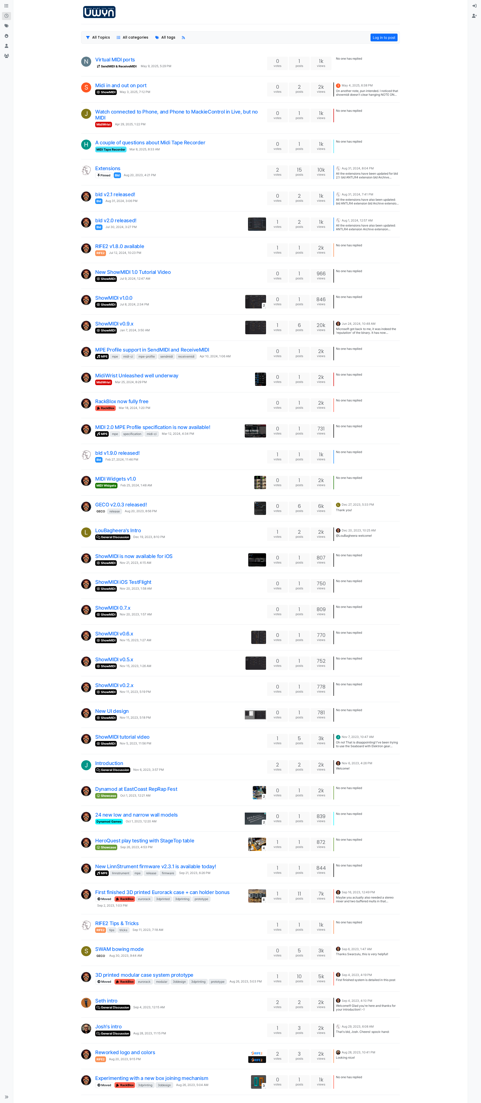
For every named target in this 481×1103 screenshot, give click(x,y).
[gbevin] (86, 196)
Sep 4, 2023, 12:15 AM (149, 1007)
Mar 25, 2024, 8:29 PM (131, 382)
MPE (103, 356)
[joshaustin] (86, 1029)
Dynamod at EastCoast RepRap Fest (136, 789)
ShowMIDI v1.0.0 (114, 298)
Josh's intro (108, 1027)
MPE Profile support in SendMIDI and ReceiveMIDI (152, 350)
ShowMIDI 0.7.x (112, 608)
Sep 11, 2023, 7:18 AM (148, 930)
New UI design (112, 711)
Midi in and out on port (121, 85)
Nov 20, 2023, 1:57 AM (136, 614)
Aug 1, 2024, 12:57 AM (357, 220)
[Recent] (6, 16)
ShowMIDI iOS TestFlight (123, 582)
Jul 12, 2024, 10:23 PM (125, 253)
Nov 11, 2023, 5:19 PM (135, 692)
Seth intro (106, 1001)
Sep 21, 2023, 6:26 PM (194, 873)
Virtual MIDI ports (115, 60)
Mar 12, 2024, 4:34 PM (178, 433)
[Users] (6, 46)
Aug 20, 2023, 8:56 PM (141, 511)
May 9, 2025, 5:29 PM (156, 66)
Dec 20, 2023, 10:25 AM (359, 530)
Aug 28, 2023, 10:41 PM (358, 1052)
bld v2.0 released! (116, 220)
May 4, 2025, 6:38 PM (357, 85)
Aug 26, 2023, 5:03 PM (245, 981)
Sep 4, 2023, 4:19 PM (357, 975)
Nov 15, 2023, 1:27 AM (135, 640)
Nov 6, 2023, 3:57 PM (148, 769)
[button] (6, 1097)
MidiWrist (103, 124)
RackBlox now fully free (122, 401)
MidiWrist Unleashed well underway (136, 376)
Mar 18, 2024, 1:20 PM (134, 408)
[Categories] (6, 6)
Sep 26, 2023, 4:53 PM (136, 847)
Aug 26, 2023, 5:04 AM (192, 1085)
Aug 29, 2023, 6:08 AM (358, 1026)
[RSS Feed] (183, 37)
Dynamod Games (109, 821)
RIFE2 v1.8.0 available (119, 246)
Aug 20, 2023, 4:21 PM (140, 175)
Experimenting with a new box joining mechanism (151, 1078)
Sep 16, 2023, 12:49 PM (358, 892)
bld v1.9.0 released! (117, 453)
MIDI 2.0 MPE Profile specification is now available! (152, 427)
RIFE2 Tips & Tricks (117, 923)
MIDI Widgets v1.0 (115, 479)
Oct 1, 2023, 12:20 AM (141, 821)
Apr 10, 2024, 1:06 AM (215, 356)
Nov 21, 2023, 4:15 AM (135, 563)
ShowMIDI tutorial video (122, 737)
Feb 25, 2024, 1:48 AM (136, 485)
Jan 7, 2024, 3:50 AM (135, 330)
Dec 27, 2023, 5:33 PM (358, 504)
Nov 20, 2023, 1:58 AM (136, 588)
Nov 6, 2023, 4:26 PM (357, 763)
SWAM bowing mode (119, 949)
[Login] (474, 6)
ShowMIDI (107, 92)
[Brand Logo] (99, 12)
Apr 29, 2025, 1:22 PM (130, 124)
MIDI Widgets (106, 485)
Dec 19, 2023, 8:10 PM (149, 537)
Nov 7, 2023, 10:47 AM (358, 737)
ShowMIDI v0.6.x (114, 634)
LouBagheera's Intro (118, 530)
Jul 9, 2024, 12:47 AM (135, 278)
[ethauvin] (86, 170)
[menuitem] (474, 6)
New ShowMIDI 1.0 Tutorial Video (133, 272)
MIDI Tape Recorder (110, 149)
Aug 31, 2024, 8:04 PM (358, 168)
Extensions (108, 168)
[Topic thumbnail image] (257, 224)
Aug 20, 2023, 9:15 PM (125, 1059)
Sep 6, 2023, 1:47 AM (357, 949)
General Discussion (114, 537)
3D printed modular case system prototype (144, 975)
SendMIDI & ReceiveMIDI (118, 66)
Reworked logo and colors (125, 1052)
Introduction (109, 763)
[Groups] (6, 56)
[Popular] (6, 36)
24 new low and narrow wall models (136, 815)
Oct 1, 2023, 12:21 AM (135, 795)
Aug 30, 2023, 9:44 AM (125, 955)
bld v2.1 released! (115, 194)
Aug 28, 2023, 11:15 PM (149, 1033)
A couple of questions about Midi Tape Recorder (150, 143)
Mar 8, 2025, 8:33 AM (145, 149)
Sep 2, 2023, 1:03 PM (112, 905)
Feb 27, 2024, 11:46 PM (121, 459)
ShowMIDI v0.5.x (114, 659)
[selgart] (86, 1003)
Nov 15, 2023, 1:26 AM (135, 666)
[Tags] (6, 26)
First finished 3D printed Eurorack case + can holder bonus (162, 892)
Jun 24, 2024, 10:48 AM (359, 323)
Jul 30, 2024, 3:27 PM (121, 227)
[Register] (474, 16)
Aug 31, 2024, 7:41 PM (357, 194)
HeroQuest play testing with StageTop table (144, 841)
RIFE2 (100, 253)
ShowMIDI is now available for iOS (134, 556)
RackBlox (107, 408)
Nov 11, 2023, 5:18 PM (135, 717)
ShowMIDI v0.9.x (114, 324)
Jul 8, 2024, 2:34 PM (134, 304)
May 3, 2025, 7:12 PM (135, 92)
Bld (117, 175)
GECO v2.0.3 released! (121, 505)
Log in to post (384, 37)
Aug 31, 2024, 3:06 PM (121, 201)
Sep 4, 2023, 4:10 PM (357, 1001)
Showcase (108, 796)
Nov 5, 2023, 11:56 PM (135, 743)
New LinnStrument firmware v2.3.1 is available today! (155, 866)
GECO (100, 511)
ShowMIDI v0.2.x (114, 685)
